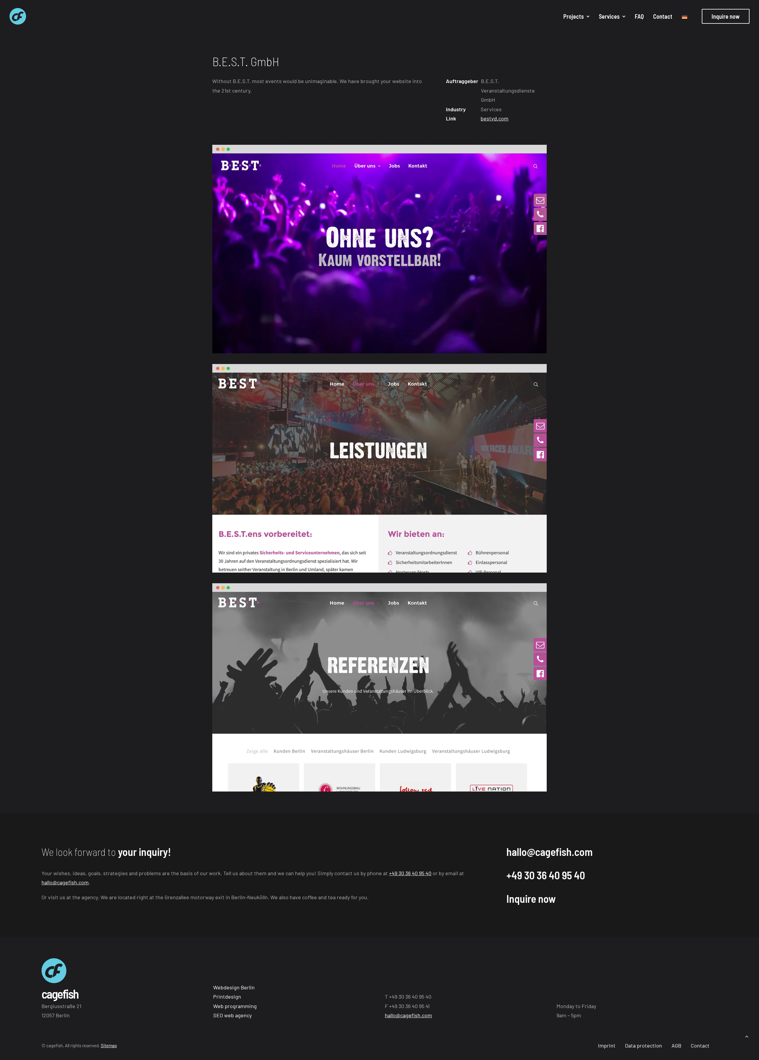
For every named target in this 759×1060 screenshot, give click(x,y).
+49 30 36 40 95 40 (410, 873)
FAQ (639, 16)
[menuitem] (576, 16)
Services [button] (609, 16)
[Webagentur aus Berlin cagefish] (17, 16)
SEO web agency (232, 1015)
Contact (662, 16)
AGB (676, 1045)
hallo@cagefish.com (65, 882)
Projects (573, 16)
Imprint (607, 1045)
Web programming (235, 1006)
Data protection (643, 1045)
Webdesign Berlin (234, 987)
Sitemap (109, 1045)
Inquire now (531, 898)
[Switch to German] (682, 17)
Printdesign (227, 996)
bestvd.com (494, 118)
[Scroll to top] (746, 1035)
